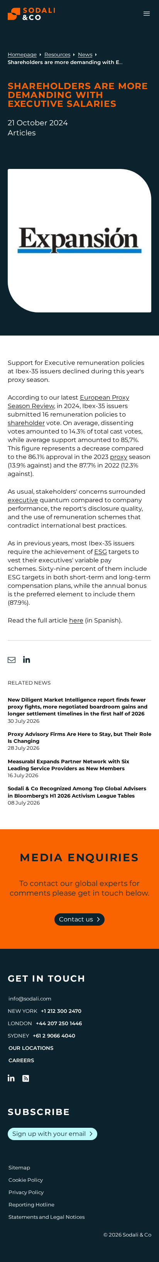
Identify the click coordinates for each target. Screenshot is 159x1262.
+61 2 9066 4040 (54, 1036)
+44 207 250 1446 (59, 1023)
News (85, 54)
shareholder (26, 423)
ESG (100, 551)
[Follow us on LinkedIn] (11, 1078)
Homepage (22, 54)
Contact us (81, 919)
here (76, 620)
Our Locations (30, 1048)
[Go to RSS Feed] (25, 1078)
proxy (118, 457)
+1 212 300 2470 (61, 1011)
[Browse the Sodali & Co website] (31, 14)
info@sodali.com (29, 998)
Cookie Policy (25, 1180)
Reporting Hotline (31, 1204)
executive (23, 500)
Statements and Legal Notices (46, 1217)
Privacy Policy (26, 1192)
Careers (21, 1060)
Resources (57, 54)
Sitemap (19, 1167)
